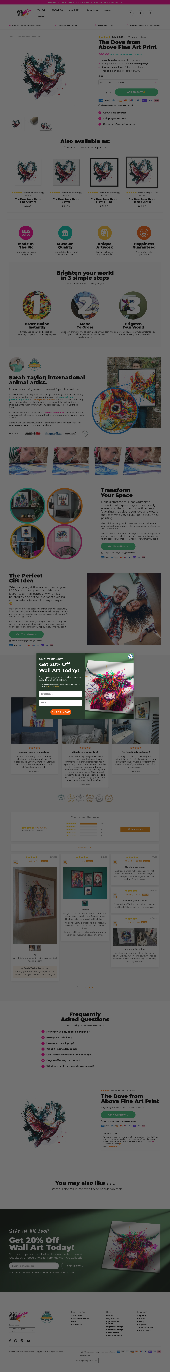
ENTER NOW (61, 712)
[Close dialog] (130, 656)
